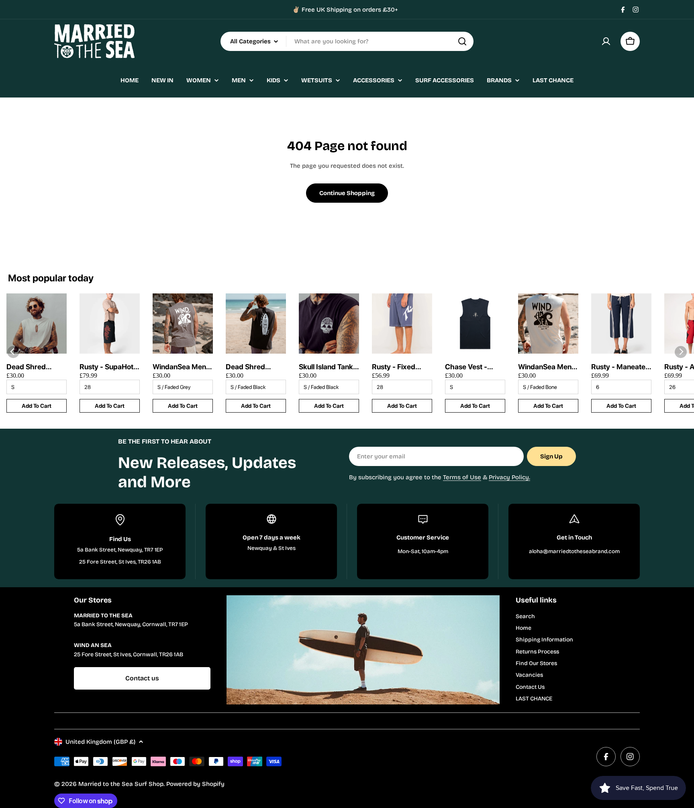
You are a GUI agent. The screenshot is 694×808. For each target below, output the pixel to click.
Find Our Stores (536, 663)
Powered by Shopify (195, 784)
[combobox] (347, 41)
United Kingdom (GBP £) (100, 741)
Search (525, 616)
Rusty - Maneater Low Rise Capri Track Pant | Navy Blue (620, 367)
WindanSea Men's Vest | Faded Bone (548, 367)
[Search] (462, 41)
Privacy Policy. (509, 477)
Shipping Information (544, 639)
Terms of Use (462, 477)
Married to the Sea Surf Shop (120, 784)
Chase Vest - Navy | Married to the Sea (473, 367)
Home (523, 628)
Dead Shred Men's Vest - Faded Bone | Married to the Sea (29, 367)
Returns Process (537, 651)
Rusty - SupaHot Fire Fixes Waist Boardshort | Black (106, 367)
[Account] (606, 41)
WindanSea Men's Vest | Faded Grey (182, 367)
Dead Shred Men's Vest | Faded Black (246, 367)
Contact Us (530, 687)
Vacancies (529, 675)
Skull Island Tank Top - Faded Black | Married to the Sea (328, 367)
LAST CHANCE (534, 698)
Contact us (142, 678)
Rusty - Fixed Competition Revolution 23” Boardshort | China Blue (396, 367)
